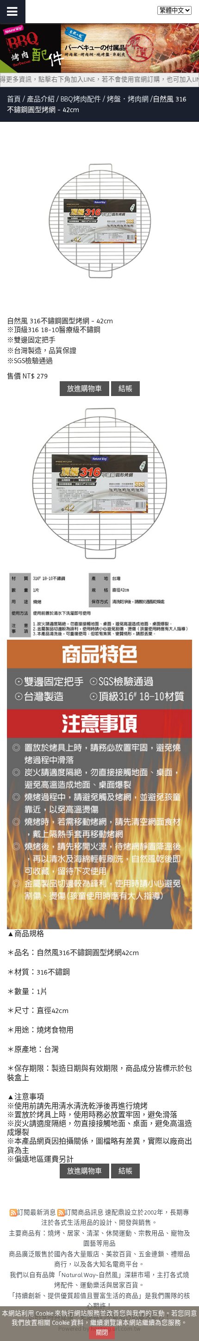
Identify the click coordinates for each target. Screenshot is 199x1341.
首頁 (14, 99)
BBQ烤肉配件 (81, 99)
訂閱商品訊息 (84, 1212)
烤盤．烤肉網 (128, 99)
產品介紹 (41, 99)
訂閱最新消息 (36, 1212)
